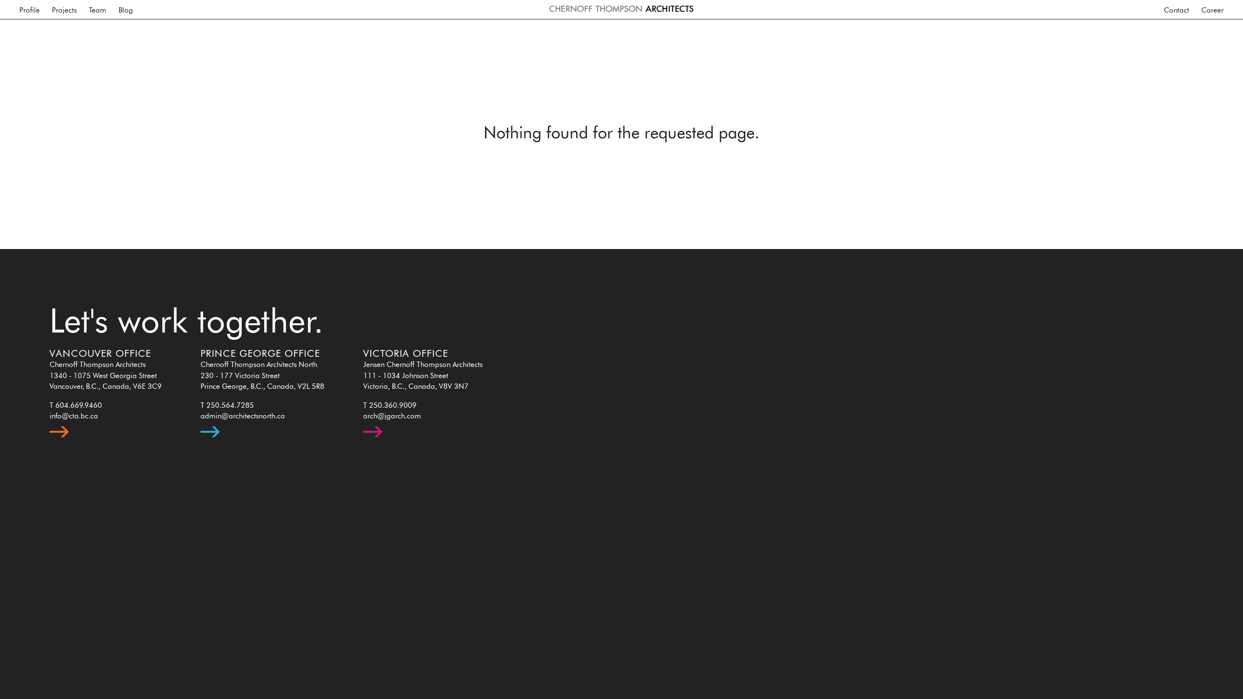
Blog (125, 10)
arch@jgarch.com (392, 416)
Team (97, 10)
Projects (64, 10)
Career (1212, 10)
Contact (1176, 10)
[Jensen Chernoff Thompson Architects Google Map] (373, 440)
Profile (29, 10)
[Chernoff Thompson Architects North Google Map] (210, 440)
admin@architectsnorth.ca (243, 416)
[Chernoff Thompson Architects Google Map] (59, 440)
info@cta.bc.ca (74, 416)
